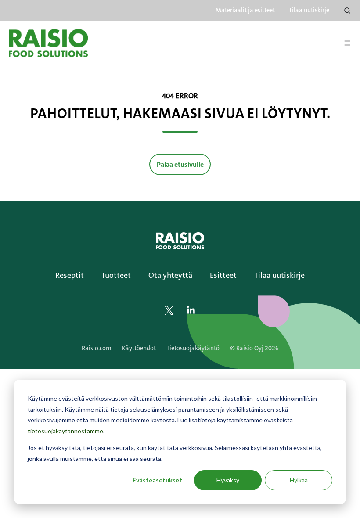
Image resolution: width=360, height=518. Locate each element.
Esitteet (223, 275)
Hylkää (299, 480)
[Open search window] (347, 10)
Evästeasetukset (157, 480)
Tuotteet (116, 275)
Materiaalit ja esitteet (245, 10)
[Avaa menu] (347, 43)
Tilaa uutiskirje (309, 10)
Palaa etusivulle (180, 164)
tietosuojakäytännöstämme (65, 431)
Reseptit (69, 275)
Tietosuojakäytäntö (193, 348)
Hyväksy (227, 480)
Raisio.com (97, 348)
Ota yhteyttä (170, 275)
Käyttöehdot (139, 348)
